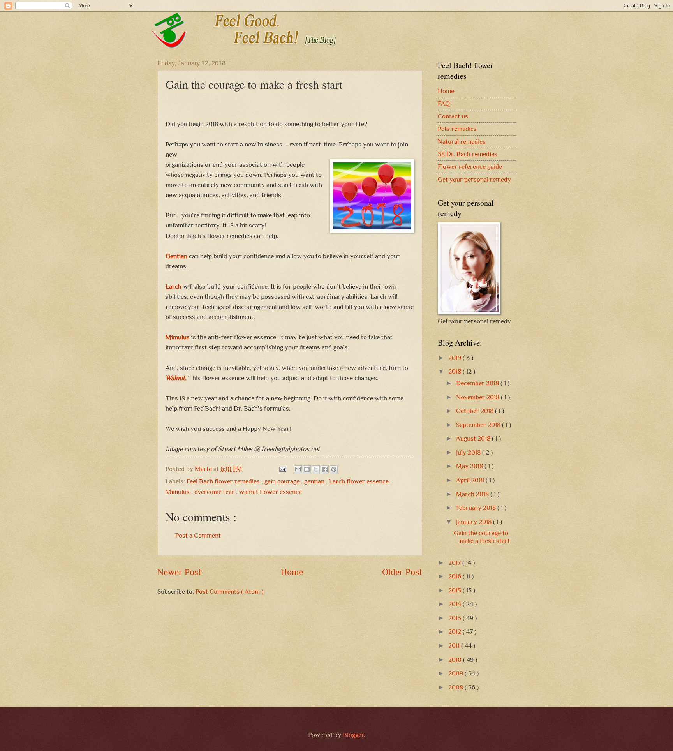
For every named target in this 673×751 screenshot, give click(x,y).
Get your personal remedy (474, 179)
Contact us (453, 116)
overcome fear (215, 491)
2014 (455, 604)
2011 (454, 645)
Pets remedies (457, 128)
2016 (455, 576)
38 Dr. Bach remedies (467, 154)
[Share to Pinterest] (334, 469)
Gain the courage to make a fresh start (482, 537)
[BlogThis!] (307, 469)
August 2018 (474, 438)
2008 (456, 687)
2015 (455, 590)
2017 (455, 562)
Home (292, 572)
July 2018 (469, 452)
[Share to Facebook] (325, 469)
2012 (455, 631)
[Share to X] (316, 469)
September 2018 (479, 424)
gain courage (282, 481)
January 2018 (474, 521)
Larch (173, 286)
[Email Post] (282, 468)
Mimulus (178, 337)
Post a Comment (198, 535)
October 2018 (475, 410)
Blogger (353, 735)
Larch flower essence (359, 481)
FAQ (444, 103)
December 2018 (478, 383)
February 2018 (476, 507)
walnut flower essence (270, 491)
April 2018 (471, 480)
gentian (315, 481)
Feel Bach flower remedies (224, 481)
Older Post (402, 572)
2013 (455, 618)
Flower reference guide (470, 166)
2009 (456, 673)
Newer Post (179, 572)
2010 (455, 659)
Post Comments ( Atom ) (229, 591)
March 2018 (473, 494)
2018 (455, 371)
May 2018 (470, 466)
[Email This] (298, 469)
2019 (455, 357)
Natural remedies (462, 141)
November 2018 (478, 397)
